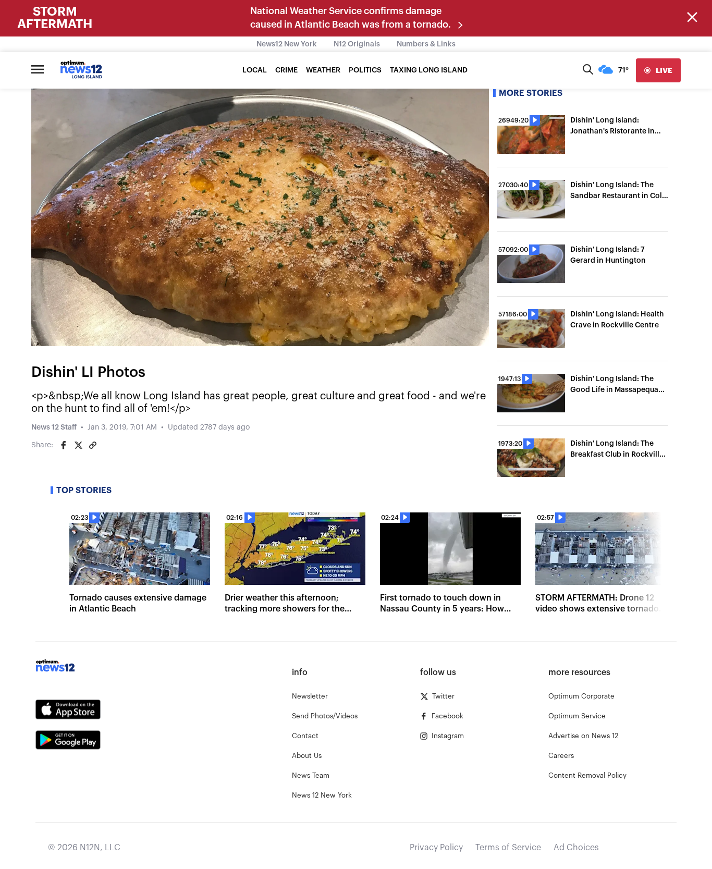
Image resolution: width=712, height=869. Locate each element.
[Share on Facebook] (63, 445)
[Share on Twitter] (78, 445)
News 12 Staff (54, 427)
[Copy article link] (93, 445)
